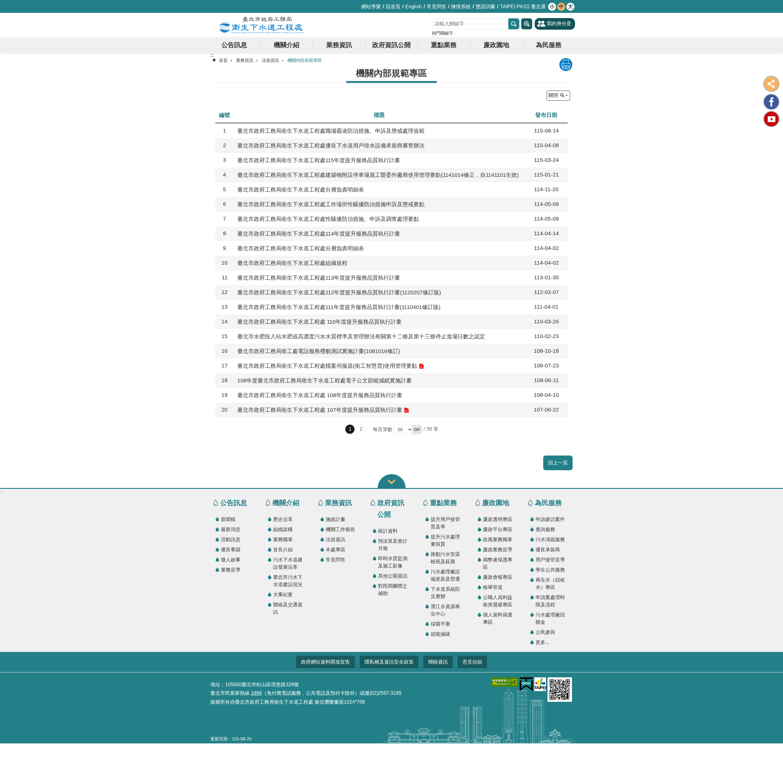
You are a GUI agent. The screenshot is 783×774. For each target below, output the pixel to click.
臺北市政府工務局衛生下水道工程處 (261, 25)
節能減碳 (440, 634)
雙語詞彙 (485, 6)
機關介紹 (286, 44)
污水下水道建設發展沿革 (287, 563)
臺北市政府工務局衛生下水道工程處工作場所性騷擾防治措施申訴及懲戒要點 (331, 204)
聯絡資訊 (438, 661)
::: (2, 491)
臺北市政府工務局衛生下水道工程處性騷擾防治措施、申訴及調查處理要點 (328, 219)
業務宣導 (230, 569)
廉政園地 (496, 44)
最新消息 (230, 529)
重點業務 (444, 44)
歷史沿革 (283, 519)
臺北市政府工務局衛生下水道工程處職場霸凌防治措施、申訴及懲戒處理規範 (331, 131)
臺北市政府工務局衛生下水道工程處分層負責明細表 (300, 190)
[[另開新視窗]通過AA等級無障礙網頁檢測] (504, 682)
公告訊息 (234, 44)
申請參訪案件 (550, 519)
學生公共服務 (550, 569)
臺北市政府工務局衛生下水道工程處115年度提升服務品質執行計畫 (318, 160)
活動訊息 (230, 539)
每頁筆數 (382, 429)
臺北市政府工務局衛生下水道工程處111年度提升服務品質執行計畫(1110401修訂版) (338, 307)
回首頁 (393, 6)
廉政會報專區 (497, 577)
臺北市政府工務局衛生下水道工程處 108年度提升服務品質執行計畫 (319, 395)
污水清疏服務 (550, 539)
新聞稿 (228, 519)
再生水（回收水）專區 (550, 583)
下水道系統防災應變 (445, 592)
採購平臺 (440, 624)
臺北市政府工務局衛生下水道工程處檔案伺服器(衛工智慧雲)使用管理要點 (327, 366)
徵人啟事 (230, 559)
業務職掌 (283, 539)
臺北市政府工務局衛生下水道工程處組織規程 (292, 263)
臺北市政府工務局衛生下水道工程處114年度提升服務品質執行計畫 (318, 234)
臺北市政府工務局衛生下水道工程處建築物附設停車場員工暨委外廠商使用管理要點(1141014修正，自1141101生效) (378, 175)
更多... (542, 642)
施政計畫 (335, 519)
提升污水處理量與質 (445, 540)
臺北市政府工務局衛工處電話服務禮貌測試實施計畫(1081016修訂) (318, 351)
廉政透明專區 (497, 519)
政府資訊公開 (391, 44)
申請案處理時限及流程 (550, 601)
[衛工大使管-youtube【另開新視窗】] (771, 119)
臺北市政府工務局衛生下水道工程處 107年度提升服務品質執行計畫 (319, 410)
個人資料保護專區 (497, 618)
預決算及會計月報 (392, 544)
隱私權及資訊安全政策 (389, 661)
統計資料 (388, 531)
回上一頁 (558, 462)
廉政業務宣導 (497, 549)
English (413, 6)
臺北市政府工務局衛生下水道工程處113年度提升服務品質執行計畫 (318, 278)
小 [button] (552, 6)
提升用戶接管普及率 (445, 523)
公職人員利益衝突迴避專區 (497, 601)
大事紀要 (283, 594)
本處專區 (335, 549)
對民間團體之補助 (392, 589)
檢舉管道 (493, 587)
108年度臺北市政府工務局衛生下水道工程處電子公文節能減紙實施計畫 (324, 381)
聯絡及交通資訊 (287, 608)
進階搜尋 (526, 23)
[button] (417, 429)
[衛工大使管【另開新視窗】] (771, 102)
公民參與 (545, 632)
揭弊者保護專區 (497, 563)
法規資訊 (270, 60)
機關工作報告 (340, 529)
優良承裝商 (548, 549)
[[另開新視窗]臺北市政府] (540, 684)
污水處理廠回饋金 (550, 618)
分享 (771, 83)
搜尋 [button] (513, 23)
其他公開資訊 (392, 576)
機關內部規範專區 (305, 60)
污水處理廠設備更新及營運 (445, 575)
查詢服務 (545, 529)
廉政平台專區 (497, 529)
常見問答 (436, 6)
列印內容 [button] (566, 64)
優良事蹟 (230, 549)
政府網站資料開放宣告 (325, 661)
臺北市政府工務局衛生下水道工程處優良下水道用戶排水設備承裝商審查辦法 (331, 146)
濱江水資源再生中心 (445, 610)
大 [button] (570, 6)
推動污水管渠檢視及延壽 (445, 558)
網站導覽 (371, 6)
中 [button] (561, 6)
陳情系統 (461, 6)
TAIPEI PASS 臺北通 (523, 6)
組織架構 (283, 529)
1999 (256, 693)
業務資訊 (339, 44)
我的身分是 (559, 23)
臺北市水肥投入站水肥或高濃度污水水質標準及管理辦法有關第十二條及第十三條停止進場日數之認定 (361, 336)
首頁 (223, 60)
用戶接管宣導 (550, 559)
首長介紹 (283, 549)
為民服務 (549, 44)
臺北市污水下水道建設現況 (287, 581)
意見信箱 (472, 661)
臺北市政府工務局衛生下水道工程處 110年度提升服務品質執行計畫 (319, 322)
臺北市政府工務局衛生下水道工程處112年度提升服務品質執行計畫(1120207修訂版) (339, 292)
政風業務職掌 (497, 539)
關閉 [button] (553, 95)
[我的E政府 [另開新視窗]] (526, 684)
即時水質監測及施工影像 (392, 562)
